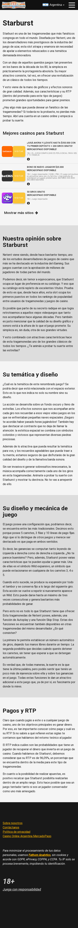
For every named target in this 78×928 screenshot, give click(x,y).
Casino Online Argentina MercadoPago (27, 836)
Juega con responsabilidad (22, 889)
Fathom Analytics (40, 855)
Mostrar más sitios (19, 213)
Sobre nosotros (12, 823)
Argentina (56, 4)
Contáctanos (11, 827)
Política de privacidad (16, 832)
